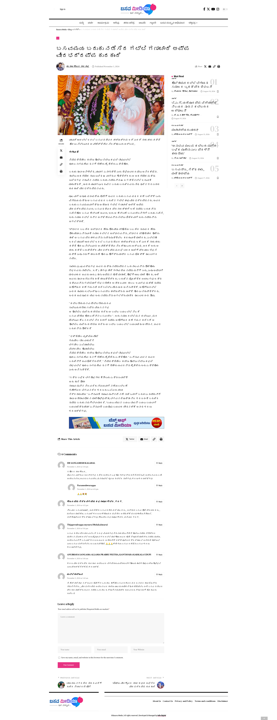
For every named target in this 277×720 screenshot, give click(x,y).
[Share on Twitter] (205, 66)
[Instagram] (218, 9)
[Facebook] (204, 9)
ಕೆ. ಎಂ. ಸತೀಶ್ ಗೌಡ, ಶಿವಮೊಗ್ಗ (187, 115)
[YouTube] (213, 9)
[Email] (210, 66)
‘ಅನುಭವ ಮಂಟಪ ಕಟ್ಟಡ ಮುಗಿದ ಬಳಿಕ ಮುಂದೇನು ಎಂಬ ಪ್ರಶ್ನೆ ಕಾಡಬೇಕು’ (194, 150)
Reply (160, 463)
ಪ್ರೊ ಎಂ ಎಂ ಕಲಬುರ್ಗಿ (183, 134)
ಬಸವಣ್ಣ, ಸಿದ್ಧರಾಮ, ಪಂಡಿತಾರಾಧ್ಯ (188, 171)
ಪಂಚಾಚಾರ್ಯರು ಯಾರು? (185, 130)
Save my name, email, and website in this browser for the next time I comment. (92, 657)
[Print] (219, 66)
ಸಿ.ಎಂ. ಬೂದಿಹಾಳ (180, 158)
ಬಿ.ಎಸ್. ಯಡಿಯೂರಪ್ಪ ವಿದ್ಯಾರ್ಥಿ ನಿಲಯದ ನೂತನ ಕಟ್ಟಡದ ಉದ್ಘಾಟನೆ (194, 107)
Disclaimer (223, 701)
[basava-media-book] (116, 422)
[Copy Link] (214, 66)
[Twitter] (208, 9)
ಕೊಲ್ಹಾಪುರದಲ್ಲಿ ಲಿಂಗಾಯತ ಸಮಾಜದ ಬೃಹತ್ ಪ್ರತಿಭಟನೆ (192, 85)
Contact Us (168, 701)
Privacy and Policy (184, 701)
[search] (51, 9)
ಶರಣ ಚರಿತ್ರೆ (178, 126)
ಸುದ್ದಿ (174, 79)
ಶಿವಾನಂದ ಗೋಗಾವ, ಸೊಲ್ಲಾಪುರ (186, 91)
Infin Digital (161, 715)
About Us (156, 701)
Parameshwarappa (86, 485)
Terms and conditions (205, 701)
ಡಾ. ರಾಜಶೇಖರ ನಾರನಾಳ (77, 66)
